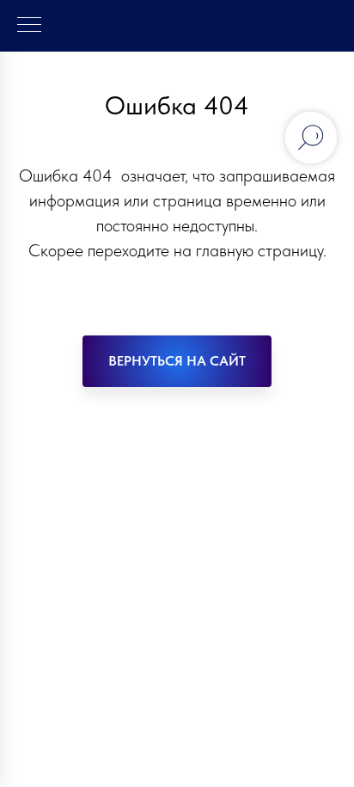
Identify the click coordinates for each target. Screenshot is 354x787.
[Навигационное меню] (29, 25)
